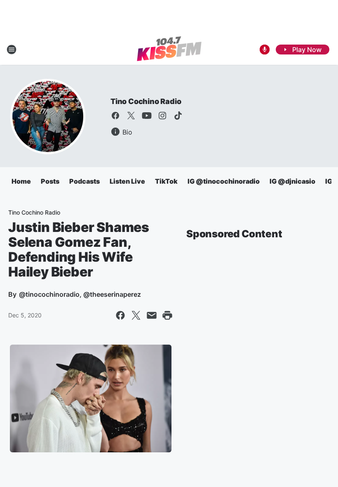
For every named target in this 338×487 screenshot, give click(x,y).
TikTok (166, 181)
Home (21, 181)
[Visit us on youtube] (147, 116)
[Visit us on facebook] (115, 116)
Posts (50, 181)
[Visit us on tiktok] (178, 116)
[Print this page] (167, 315)
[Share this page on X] (136, 315)
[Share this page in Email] (151, 315)
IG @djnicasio (292, 181)
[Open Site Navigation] (11, 49)
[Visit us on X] (131, 116)
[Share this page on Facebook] (120, 315)
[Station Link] (169, 49)
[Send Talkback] (265, 49)
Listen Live (127, 181)
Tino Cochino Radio (145, 101)
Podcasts (84, 181)
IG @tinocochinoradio (224, 181)
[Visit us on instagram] (162, 116)
